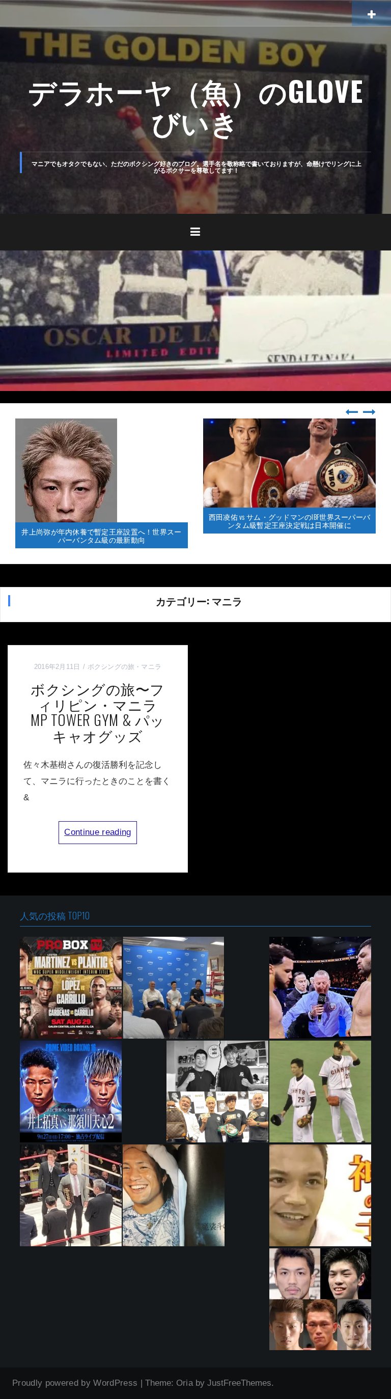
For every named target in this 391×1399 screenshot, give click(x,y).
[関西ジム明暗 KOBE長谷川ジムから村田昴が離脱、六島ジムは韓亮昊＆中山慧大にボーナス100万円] (217, 1091)
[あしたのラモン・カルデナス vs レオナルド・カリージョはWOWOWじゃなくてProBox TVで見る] (71, 988)
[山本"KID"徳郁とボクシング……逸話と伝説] (320, 1195)
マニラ (151, 666)
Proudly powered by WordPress (75, 1383)
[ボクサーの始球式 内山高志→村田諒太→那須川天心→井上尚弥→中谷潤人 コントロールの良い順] (320, 1091)
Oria (184, 1383)
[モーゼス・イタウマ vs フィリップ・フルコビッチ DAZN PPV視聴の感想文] (320, 988)
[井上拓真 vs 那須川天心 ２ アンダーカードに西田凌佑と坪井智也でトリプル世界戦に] (71, 1091)
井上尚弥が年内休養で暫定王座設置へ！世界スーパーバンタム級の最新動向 (101, 535)
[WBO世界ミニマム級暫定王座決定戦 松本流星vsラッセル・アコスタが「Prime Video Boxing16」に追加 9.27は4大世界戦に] (174, 988)
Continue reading (97, 832)
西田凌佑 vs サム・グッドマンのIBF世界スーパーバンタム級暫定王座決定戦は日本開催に (290, 520)
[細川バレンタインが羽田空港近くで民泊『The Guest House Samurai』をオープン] (71, 1195)
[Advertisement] (195, 327)
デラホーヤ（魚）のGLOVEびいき (195, 105)
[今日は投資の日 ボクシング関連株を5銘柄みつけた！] (320, 1299)
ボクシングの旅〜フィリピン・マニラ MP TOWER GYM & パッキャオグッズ (101, 712)
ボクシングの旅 (111, 666)
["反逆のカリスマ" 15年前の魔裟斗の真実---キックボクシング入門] (174, 1195)
